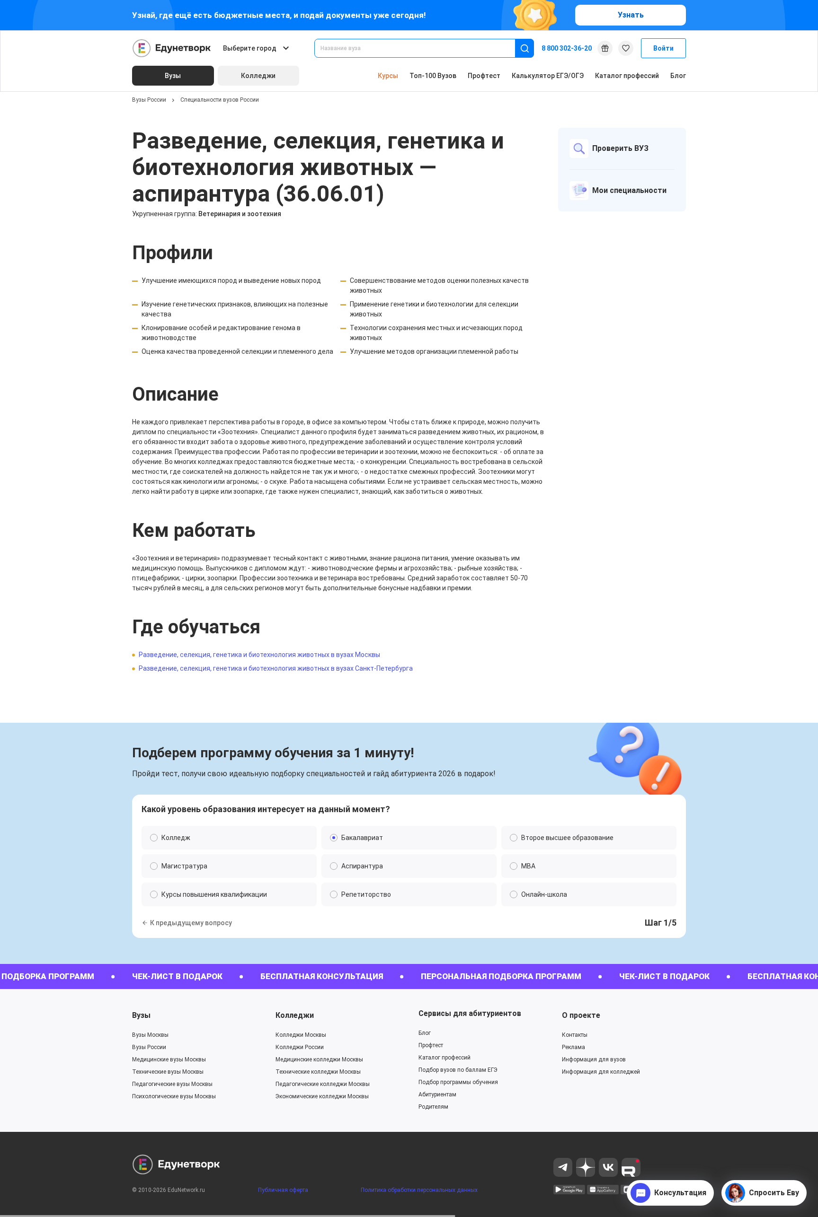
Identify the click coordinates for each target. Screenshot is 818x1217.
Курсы (388, 75)
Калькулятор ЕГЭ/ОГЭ (548, 75)
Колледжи (295, 1015)
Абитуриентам (437, 1094)
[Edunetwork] (172, 48)
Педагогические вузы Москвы (172, 1084)
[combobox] (421, 48)
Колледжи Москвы (301, 1035)
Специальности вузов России (219, 99)
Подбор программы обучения (458, 1082)
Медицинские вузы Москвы (169, 1059)
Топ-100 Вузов (432, 75)
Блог (678, 75)
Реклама (573, 1047)
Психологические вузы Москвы (174, 1096)
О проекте (581, 1015)
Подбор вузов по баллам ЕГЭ (458, 1070)
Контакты (574, 1035)
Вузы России (149, 99)
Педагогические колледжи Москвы (323, 1084)
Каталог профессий (627, 75)
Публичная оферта (283, 1190)
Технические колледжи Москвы (318, 1071)
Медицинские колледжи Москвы (319, 1059)
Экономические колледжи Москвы (322, 1096)
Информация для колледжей (601, 1071)
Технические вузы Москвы (168, 1071)
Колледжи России (300, 1047)
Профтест (484, 75)
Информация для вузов (594, 1059)
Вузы (141, 1015)
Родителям (433, 1106)
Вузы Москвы (150, 1035)
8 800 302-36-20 (567, 48)
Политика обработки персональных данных (419, 1190)
